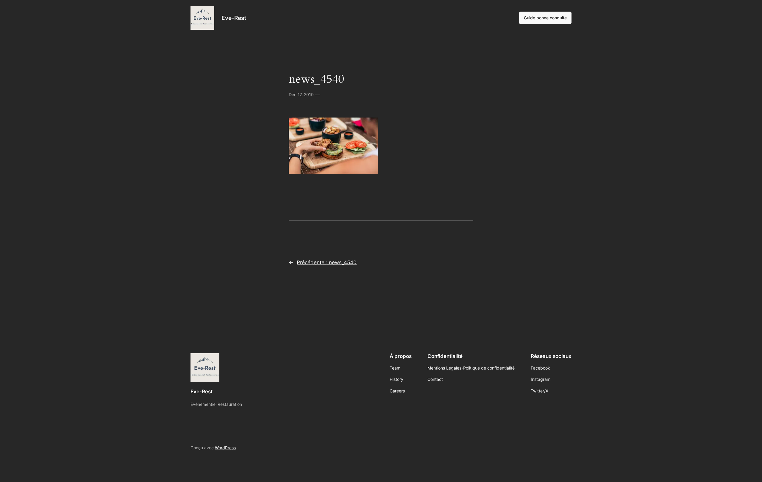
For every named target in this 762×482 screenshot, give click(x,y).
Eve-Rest (233, 17)
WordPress (225, 447)
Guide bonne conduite (545, 17)
